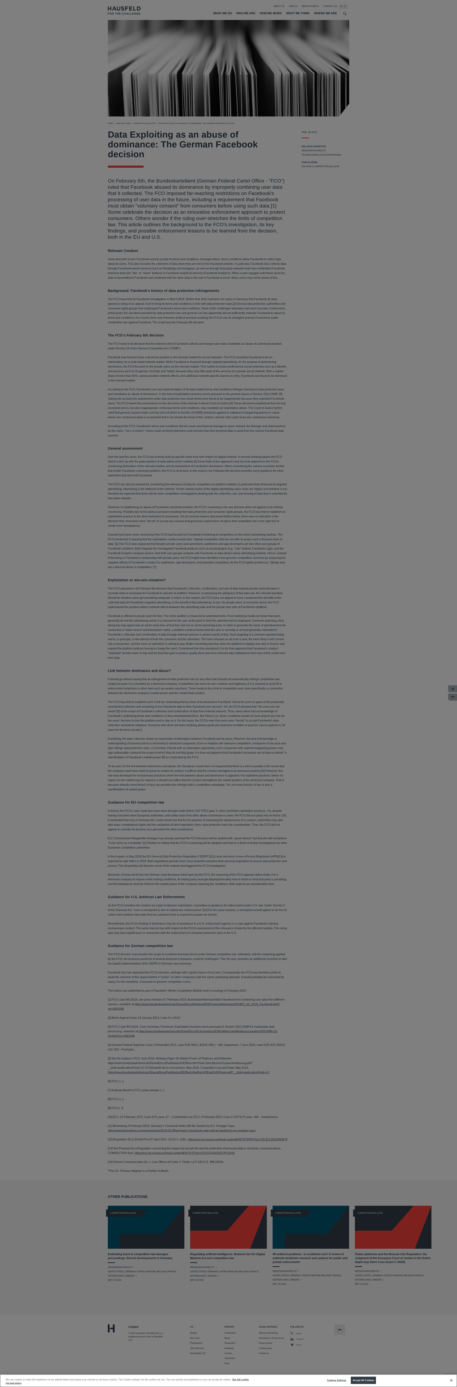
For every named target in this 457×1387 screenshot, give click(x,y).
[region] (228, 1380)
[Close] (451, 1380)
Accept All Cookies (363, 1380)
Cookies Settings (336, 1380)
